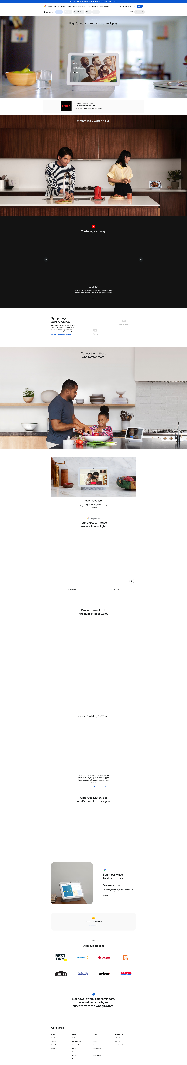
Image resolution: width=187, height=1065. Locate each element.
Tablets (88, 6)
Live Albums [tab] (72, 589)
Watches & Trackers (66, 6)
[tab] (65, 849)
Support (106, 6)
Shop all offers (113, 1)
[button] (120, 6)
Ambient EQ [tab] (115, 589)
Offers (101, 6)
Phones (50, 6)
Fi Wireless (56, 6)
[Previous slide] (46, 259)
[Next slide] (141, 259)
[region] (93, 922)
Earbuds (74, 6)
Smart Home (81, 6)
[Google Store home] (45, 6)
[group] (95, 318)
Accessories (95, 6)
